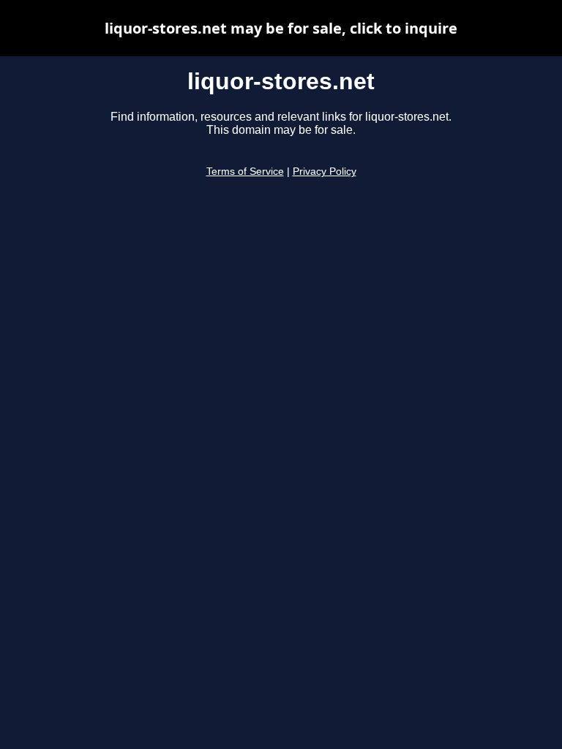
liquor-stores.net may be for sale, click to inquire (281, 28)
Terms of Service (245, 171)
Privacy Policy (324, 171)
